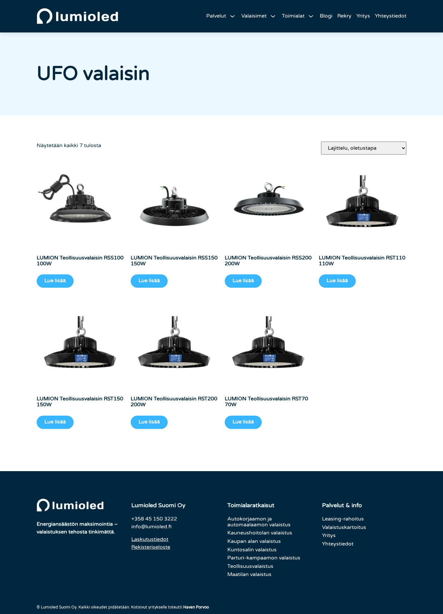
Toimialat (293, 16)
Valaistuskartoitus (344, 527)
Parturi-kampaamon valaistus (263, 558)
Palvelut (216, 16)
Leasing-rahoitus (343, 519)
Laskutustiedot (149, 539)
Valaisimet (254, 16)
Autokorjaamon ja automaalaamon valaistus (259, 522)
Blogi (326, 16)
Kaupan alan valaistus (254, 541)
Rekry (344, 16)
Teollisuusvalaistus (250, 566)
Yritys (363, 16)
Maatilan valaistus (249, 574)
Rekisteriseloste (150, 547)
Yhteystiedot (390, 16)
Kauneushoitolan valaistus (259, 533)
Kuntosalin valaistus (252, 549)
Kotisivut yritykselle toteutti (170, 607)
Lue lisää (55, 280)
